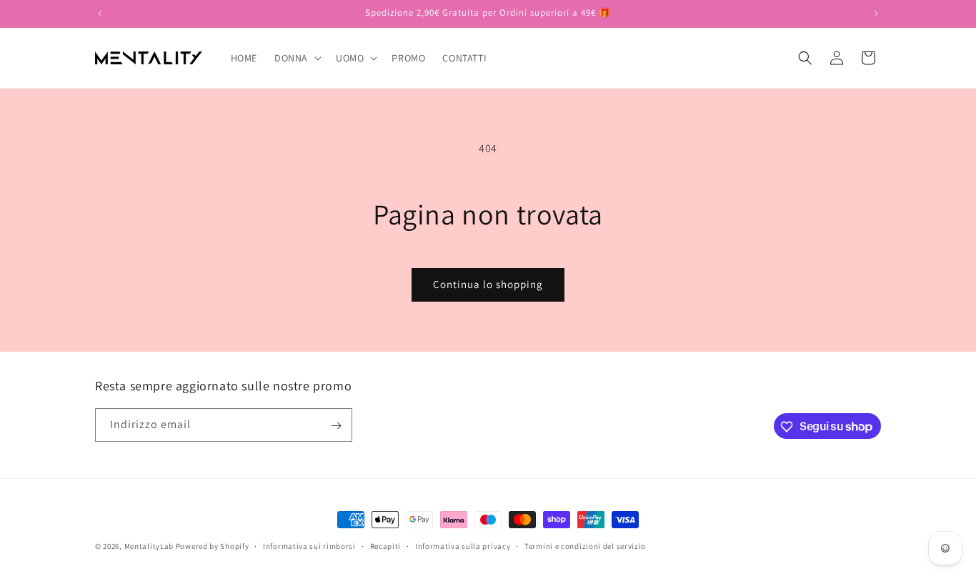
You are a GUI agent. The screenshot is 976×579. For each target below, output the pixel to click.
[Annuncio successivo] (876, 13)
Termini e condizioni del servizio (585, 545)
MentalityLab (149, 546)
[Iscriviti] (336, 425)
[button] (296, 58)
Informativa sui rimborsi (309, 545)
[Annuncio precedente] (100, 13)
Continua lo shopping (488, 284)
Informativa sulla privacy (463, 545)
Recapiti (386, 545)
